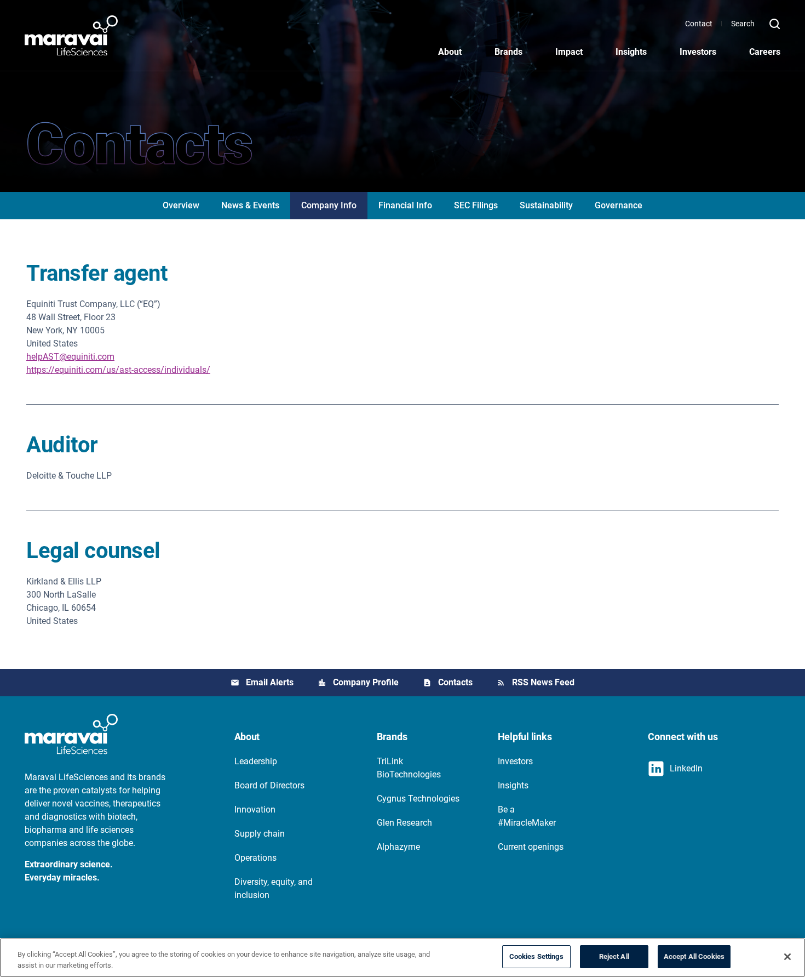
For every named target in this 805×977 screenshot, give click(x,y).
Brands (508, 52)
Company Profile (366, 682)
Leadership (255, 761)
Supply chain (259, 833)
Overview (181, 205)
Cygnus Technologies (418, 798)
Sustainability (546, 205)
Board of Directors (269, 785)
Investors (698, 52)
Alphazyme (398, 847)
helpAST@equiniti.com (70, 356)
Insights (631, 52)
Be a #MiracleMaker (527, 816)
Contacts (455, 682)
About (450, 52)
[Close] (787, 957)
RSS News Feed (543, 682)
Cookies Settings (536, 956)
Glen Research (404, 822)
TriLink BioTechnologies (409, 768)
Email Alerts (270, 682)
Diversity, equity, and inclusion (273, 888)
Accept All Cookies (694, 956)
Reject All (614, 956)
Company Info (329, 205)
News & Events (250, 205)
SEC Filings (476, 205)
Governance (618, 205)
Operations (255, 858)
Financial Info (405, 205)
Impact (569, 52)
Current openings (531, 847)
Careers (764, 52)
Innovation (254, 809)
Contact (698, 23)
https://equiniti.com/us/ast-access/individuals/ (118, 370)
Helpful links (525, 736)
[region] (402, 957)
